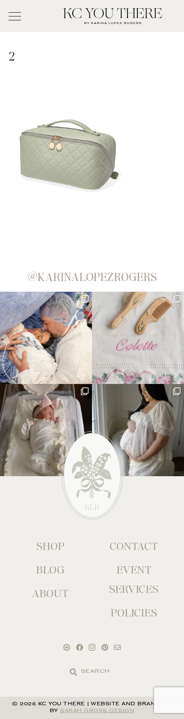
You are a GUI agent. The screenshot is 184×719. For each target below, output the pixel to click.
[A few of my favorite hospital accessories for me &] (138, 338)
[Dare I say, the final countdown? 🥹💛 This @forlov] (138, 430)
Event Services (133, 579)
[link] (73, 672)
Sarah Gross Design (97, 711)
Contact (134, 546)
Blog (50, 569)
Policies (133, 612)
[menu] (15, 16)
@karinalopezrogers (92, 277)
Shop (50, 546)
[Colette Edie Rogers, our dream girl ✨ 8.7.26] (46, 430)
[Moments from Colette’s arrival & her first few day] (46, 338)
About (50, 593)
